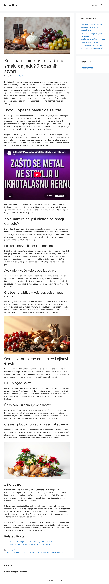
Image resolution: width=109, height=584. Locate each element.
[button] (102, 5)
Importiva (10, 5)
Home (94, 5)
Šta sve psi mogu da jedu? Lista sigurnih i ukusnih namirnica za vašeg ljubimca (35, 552)
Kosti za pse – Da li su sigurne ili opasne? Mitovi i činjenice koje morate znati (92, 45)
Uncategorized (12, 550)
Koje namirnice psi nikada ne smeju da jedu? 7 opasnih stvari (91, 27)
